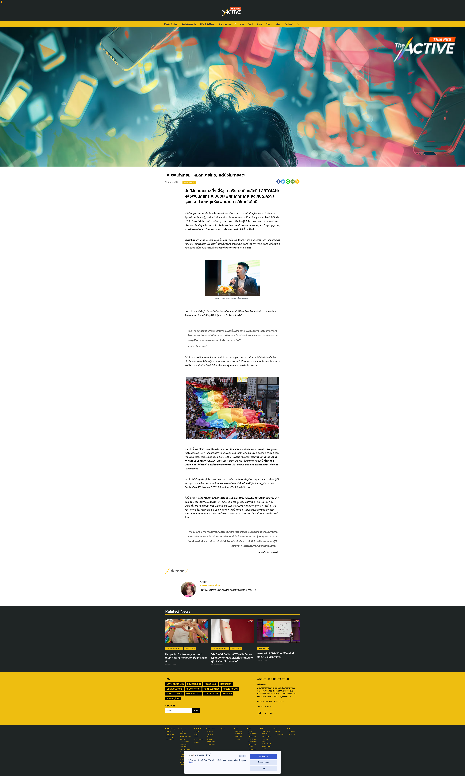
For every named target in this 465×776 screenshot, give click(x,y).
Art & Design (198, 739)
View (278, 24)
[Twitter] (283, 181)
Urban (196, 734)
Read (250, 24)
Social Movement (183, 733)
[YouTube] (271, 713)
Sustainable (211, 744)
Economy (170, 737)
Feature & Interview (238, 733)
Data (259, 24)
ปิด (264, 768)
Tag (167, 679)
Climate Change (210, 738)
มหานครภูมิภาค (173, 698)
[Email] (293, 181)
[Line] (288, 181)
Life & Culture (207, 24)
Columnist (238, 736)
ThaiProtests (193, 693)
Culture (196, 742)
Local (196, 737)
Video (269, 24)
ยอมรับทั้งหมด (263, 756)
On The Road (266, 744)
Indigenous (211, 684)
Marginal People (185, 749)
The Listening (211, 693)
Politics (169, 731)
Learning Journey (265, 740)
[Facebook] (278, 181)
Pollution (210, 731)
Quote (237, 739)
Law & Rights (189, 182)
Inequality (225, 684)
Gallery (277, 731)
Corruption (170, 739)
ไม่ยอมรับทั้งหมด (263, 762)
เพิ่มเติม (190, 763)
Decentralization (185, 736)
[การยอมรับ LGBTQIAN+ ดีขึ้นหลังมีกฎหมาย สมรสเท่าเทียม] (278, 632)
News (241, 24)
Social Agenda (189, 24)
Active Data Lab (175, 684)
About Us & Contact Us (273, 678)
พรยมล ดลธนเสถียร (210, 585)
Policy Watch (193, 689)
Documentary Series (266, 748)
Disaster (210, 734)
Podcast (289, 24)
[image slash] (235, 24)
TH (244, 756)
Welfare (182, 739)
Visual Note (252, 739)
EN (240, 756)
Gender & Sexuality (174, 648)
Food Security (184, 742)
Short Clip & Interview (266, 733)
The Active (291, 731)
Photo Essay (279, 734)
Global (196, 731)
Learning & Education (183, 745)
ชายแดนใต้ (227, 693)
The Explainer (266, 736)
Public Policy (170, 24)
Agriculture (211, 742)
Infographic (252, 736)
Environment (225, 24)
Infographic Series (252, 745)
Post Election (211, 689)
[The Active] (231, 12)
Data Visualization (252, 733)
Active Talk (291, 734)
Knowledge (252, 742)
